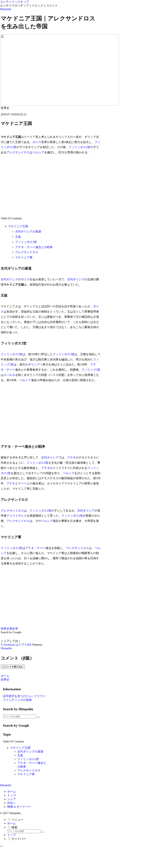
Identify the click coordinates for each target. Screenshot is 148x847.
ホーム (11, 791)
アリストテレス (16, 515)
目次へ (11, 802)
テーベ (10, 369)
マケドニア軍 (23, 257)
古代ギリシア (9, 279)
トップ (11, 795)
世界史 (5, 628)
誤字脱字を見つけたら (17, 696)
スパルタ (9, 374)
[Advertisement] (51, 185)
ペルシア (38, 152)
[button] (38, 717)
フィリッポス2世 (79, 147)
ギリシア (34, 364)
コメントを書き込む (12, 666)
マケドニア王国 (18, 226)
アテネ (71, 457)
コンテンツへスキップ (14, 1)
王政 (18, 236)
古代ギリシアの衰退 (28, 231)
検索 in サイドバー (19, 806)
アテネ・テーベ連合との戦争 (34, 247)
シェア (11, 799)
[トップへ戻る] (1, 846)
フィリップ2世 (91, 369)
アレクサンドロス (18, 152)
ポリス (36, 142)
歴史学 (13, 628)
